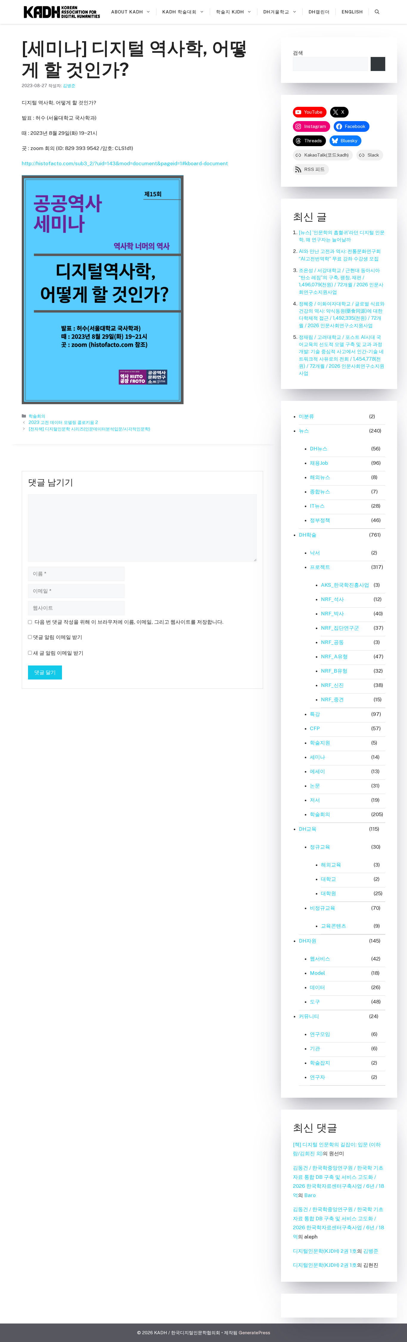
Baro (310, 1195)
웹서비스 (320, 959)
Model (317, 973)
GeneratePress (254, 1332)
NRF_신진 (332, 685)
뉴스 (304, 431)
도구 (315, 1002)
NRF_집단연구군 (340, 628)
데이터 (317, 987)
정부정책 (320, 520)
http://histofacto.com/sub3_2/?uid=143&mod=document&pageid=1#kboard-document (125, 163)
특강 (315, 714)
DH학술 (307, 535)
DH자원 (307, 941)
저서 (315, 800)
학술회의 (37, 415)
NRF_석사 (332, 599)
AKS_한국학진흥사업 (345, 585)
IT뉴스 (317, 506)
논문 (315, 786)
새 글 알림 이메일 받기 (58, 653)
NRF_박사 (332, 614)
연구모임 (320, 1034)
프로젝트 (320, 567)
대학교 (328, 879)
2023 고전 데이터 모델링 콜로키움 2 (63, 422)
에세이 (317, 771)
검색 (298, 53)
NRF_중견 (332, 699)
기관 (315, 1048)
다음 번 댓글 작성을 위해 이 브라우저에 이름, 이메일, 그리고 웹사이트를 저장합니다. (129, 622)
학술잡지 (320, 1063)
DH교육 (307, 829)
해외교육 (331, 865)
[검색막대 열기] (377, 12)
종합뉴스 (320, 492)
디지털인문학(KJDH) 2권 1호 (325, 1251)
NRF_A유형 (334, 657)
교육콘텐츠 (333, 926)
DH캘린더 (319, 11)
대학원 (328, 893)
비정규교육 (322, 908)
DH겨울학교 (276, 11)
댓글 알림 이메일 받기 (57, 637)
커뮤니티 (309, 1016)
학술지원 (320, 743)
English (352, 11)
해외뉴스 (320, 477)
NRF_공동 (332, 642)
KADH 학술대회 (179, 11)
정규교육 (320, 847)
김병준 (370, 1251)
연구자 (317, 1077)
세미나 (317, 757)
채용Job (319, 463)
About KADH (127, 11)
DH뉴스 (318, 449)
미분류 (306, 416)
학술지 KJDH (230, 11)
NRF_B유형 (334, 671)
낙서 (315, 553)
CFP (315, 728)
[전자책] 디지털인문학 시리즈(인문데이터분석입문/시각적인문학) (89, 428)
